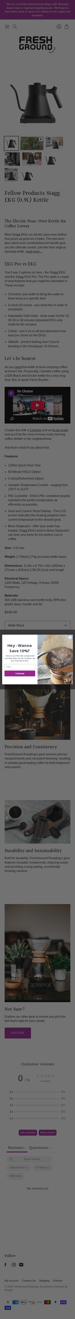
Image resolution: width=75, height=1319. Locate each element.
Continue (19, 673)
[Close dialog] (70, 637)
